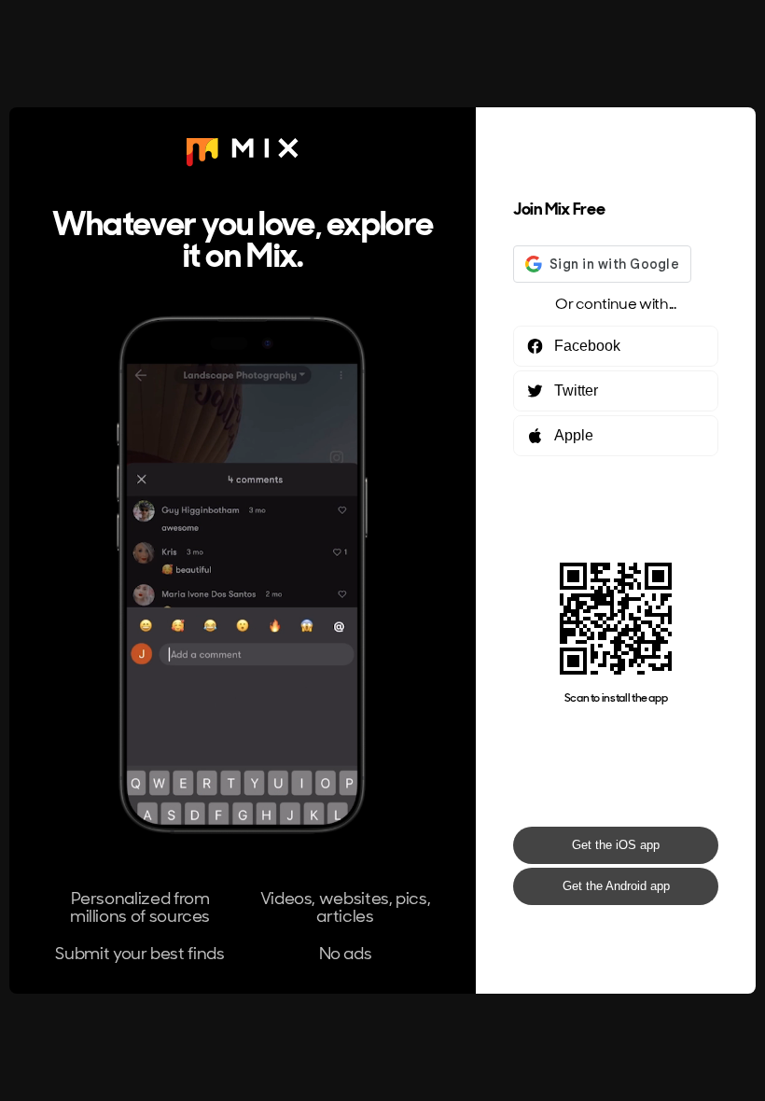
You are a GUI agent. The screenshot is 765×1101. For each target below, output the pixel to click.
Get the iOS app (616, 845)
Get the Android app (616, 886)
